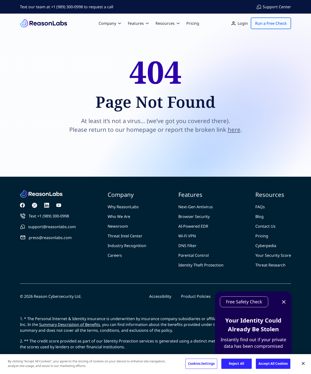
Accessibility (160, 296)
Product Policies (196, 296)
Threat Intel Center (125, 236)
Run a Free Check (271, 23)
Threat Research (270, 265)
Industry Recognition (127, 245)
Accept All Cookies (273, 363)
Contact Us (265, 226)
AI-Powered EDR (193, 226)
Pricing (261, 236)
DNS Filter (187, 245)
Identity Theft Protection (201, 265)
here (234, 129)
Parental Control (193, 255)
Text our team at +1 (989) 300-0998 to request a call (66, 6)
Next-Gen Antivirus (195, 206)
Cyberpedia (265, 245)
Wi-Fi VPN (187, 236)
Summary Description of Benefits (69, 324)
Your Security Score (273, 255)
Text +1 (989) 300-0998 (49, 216)
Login (243, 23)
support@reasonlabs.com (52, 226)
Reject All (236, 363)
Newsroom (118, 226)
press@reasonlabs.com (50, 237)
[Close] (303, 363)
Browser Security (194, 216)
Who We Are (119, 216)
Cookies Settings (201, 363)
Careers (115, 255)
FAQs (260, 206)
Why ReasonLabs (123, 206)
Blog (259, 216)
